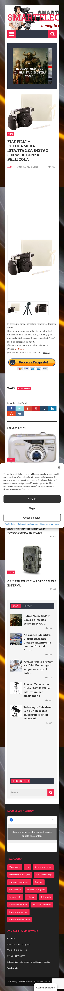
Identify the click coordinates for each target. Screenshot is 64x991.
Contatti (11, 938)
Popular (28, 606)
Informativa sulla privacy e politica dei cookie (28, 962)
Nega (32, 508)
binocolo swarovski (18, 912)
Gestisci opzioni (32, 517)
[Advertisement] (32, 193)
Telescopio (46, 897)
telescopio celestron (42, 904)
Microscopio (15, 897)
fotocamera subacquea (19, 874)
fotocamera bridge (44, 874)
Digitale (38, 882)
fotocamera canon (43, 867)
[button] (59, 467)
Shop (10, 134)
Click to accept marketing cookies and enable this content (32, 834)
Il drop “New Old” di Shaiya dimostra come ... (30, 72)
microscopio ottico (18, 904)
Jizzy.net (26, 944)
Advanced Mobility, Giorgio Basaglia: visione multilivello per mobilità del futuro (37, 642)
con (27, 867)
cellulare (31, 897)
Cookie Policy (10, 524)
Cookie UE (12, 968)
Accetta (32, 499)
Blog (30, 63)
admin (10, 166)
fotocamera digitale (36, 889)
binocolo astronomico (19, 919)
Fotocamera (24, 388)
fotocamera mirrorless (19, 882)
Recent (16, 605)
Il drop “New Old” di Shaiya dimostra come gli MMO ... (37, 619)
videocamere (15, 889)
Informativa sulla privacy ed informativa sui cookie (38, 524)
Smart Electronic (26, 981)
